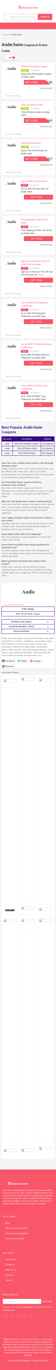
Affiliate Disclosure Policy (16, 1228)
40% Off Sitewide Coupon (34, 66)
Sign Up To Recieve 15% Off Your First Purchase (35, 262)
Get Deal (37, 197)
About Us (9, 1275)
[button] (8, 661)
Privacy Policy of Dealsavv (16, 1233)
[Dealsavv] (28, 7)
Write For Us (10, 1270)
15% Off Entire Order (32, 104)
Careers (8, 1280)
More (41, 274)
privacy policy (8, 1310)
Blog (7, 1223)
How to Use (10, 1259)
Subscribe (47, 1301)
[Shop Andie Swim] (28, 592)
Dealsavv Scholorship (14, 1238)
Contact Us (10, 1264)
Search (45, 17)
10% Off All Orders (31, 142)
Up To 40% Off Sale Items (34, 181)
